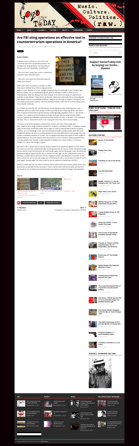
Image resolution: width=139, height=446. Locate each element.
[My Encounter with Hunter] (48, 405)
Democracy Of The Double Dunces (108, 256)
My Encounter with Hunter (59, 402)
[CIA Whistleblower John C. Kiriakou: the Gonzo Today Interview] (102, 426)
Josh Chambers (38, 46)
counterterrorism (29, 203)
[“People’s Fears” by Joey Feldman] (21, 426)
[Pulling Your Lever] (93, 154)
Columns (41, 30)
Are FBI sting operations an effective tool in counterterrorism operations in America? (27, 194)
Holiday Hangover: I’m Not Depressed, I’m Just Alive (107, 203)
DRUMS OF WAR (69, 191)
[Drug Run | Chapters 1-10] (48, 416)
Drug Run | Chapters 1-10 (61, 412)
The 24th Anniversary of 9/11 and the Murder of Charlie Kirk (109, 323)
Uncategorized (51, 46)
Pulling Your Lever (105, 150)
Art (18, 397)
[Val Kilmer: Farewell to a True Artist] (93, 347)
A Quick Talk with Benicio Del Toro (112, 412)
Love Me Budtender (105, 171)
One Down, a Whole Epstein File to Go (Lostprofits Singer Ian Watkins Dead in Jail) (109, 300)
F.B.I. (41, 203)
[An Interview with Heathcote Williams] (102, 405)
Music (29, 30)
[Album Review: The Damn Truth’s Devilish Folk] (75, 417)
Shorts (47, 397)
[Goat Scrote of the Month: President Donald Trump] (93, 237)
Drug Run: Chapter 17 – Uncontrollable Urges (106, 333)
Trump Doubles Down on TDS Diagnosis (109, 213)
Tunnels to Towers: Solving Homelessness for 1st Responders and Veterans (108, 245)
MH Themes (44, 441)
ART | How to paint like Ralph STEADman (34, 402)
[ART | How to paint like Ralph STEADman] (21, 405)
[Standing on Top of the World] (93, 165)
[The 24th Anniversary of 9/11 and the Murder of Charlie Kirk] (93, 326)
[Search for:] (105, 53)
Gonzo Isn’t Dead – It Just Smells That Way (107, 223)
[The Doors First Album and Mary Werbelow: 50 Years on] (75, 429)
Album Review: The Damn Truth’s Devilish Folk (87, 414)
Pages (19, 30)
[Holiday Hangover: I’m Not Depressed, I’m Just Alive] (93, 206)
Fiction (53, 30)
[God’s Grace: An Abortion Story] (48, 426)
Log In (89, 30)
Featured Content (97, 135)
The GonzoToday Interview (108, 397)
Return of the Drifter (106, 140)
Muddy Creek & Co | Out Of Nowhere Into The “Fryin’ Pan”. (109, 182)
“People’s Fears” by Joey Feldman (33, 422)
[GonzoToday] (69, 27)
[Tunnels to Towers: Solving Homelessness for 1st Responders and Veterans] (93, 247)
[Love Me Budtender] (93, 175)
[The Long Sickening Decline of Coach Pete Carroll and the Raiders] (93, 290)
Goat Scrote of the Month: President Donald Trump (108, 233)
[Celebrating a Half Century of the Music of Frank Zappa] (75, 405)
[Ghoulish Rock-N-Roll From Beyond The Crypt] (93, 280)
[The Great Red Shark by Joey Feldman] (21, 416)
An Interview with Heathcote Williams (113, 402)
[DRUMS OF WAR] (74, 184)
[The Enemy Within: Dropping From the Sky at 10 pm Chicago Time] (93, 314)
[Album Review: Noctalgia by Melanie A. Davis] (93, 269)
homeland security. (53, 203)
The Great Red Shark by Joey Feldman (33, 412)
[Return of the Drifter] (93, 144)
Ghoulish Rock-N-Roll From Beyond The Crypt (108, 276)
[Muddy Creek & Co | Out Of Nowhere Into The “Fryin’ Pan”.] (93, 185)
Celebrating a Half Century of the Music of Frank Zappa (87, 403)
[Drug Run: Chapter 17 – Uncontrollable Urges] (93, 336)
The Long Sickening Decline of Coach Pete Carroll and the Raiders (109, 288)
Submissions (78, 30)
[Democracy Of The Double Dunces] (93, 259)
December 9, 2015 (25, 46)
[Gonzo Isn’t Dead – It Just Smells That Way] (93, 226)
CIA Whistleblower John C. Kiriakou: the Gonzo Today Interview (114, 423)
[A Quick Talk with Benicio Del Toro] (102, 416)
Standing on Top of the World (109, 161)
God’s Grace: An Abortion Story (58, 422)
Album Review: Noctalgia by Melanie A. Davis (108, 266)
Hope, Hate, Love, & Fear (107, 191)
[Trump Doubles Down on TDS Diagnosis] (93, 216)
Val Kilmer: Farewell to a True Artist (109, 343)
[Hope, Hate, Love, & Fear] (93, 196)
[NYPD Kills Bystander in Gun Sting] (51, 184)
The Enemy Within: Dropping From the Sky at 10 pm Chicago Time (109, 312)
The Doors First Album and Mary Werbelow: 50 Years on (87, 426)
